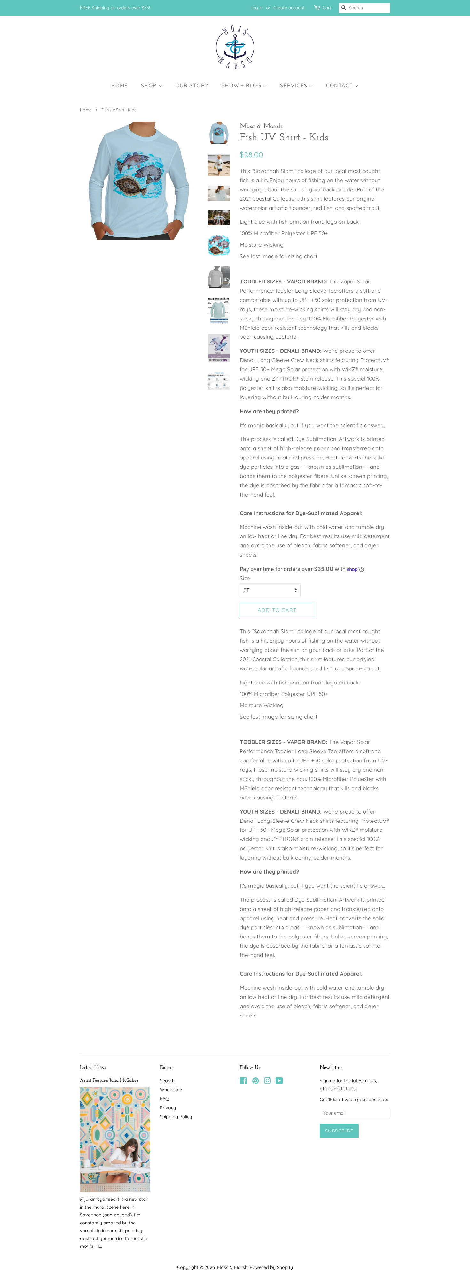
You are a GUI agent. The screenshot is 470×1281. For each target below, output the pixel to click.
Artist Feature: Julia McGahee (109, 1080)
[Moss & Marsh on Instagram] (267, 1082)
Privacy (168, 1108)
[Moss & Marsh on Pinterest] (255, 1082)
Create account (289, 8)
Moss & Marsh (232, 1267)
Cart (327, 8)
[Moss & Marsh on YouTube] (279, 1082)
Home (119, 85)
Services (294, 85)
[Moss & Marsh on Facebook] (243, 1082)
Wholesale (171, 1089)
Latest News (93, 1067)
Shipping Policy (176, 1117)
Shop (150, 85)
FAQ (164, 1098)
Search (167, 1081)
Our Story (192, 85)
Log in (256, 8)
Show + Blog (242, 85)
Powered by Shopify (271, 1267)
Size (245, 578)
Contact (340, 85)
